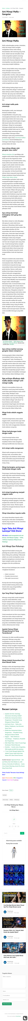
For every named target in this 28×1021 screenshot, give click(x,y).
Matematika (9, 778)
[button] (25, 1018)
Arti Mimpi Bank (14, 810)
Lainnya (7, 8)
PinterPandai (10, 911)
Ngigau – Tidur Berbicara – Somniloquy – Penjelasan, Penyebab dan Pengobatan (15, 739)
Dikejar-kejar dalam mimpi (9, 177)
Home (3, 8)
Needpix (12, 344)
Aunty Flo (17, 766)
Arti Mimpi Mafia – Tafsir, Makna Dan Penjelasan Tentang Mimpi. (13, 342)
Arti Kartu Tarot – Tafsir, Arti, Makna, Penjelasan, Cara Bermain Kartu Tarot (14, 726)
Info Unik (10, 780)
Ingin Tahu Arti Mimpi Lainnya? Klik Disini (12, 529)
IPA (15, 778)
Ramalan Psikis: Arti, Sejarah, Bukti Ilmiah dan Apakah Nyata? (14, 931)
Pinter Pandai (7, 790)
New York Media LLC (14, 762)
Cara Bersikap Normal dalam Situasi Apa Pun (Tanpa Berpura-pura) (14, 906)
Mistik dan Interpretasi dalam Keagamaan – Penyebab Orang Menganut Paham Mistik (13, 732)
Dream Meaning (9, 766)
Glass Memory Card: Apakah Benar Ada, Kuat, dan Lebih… (13, 956)
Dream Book (8, 768)
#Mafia (11, 799)
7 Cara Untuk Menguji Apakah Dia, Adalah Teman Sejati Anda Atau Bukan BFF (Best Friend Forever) (14, 753)
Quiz (3, 778)
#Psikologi (16, 799)
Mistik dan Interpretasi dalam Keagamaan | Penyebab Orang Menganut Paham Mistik (13, 720)
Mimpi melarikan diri (8, 154)
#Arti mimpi (5, 799)
